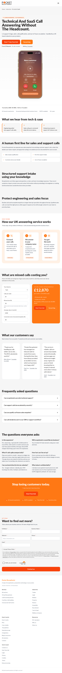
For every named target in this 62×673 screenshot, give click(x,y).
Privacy (4, 655)
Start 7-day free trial (11, 42)
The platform (5, 627)
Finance (34, 602)
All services (5, 592)
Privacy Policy (13, 552)
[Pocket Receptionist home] (7, 3)
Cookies (4, 658)
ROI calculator (36, 620)
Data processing (6, 663)
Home (3, 9)
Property (34, 600)
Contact (4, 640)
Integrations (5, 633)
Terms (3, 660)
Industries (8, 9)
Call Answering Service (7, 597)
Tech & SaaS (35, 610)
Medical (34, 597)
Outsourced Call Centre (8, 602)
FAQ (3, 622)
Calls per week (7, 293)
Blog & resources (6, 635)
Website (4, 535)
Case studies (5, 625)
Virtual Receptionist (7, 595)
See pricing (26, 42)
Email (3, 542)
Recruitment (35, 607)
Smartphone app (6, 630)
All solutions (5, 638)
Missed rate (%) (8, 300)
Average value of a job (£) (10, 310)
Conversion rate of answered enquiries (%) (14, 316)
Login (3, 652)
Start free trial (40, 308)
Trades (34, 592)
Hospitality (35, 605)
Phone (34, 535)
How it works (5, 620)
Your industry (7, 287)
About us (34, 625)
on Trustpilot (29, 46)
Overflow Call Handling (8, 600)
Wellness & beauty (37, 613)
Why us (34, 622)
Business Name (36, 528)
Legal (33, 595)
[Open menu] (58, 3)
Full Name (5, 528)
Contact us (31, 569)
